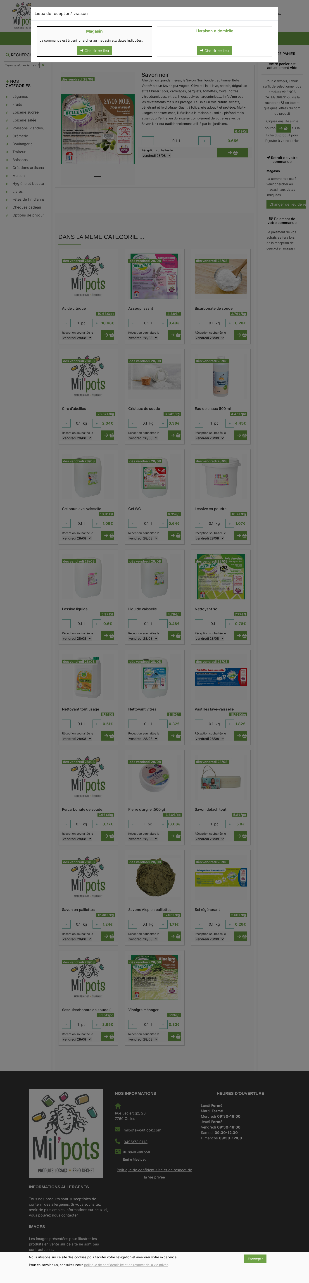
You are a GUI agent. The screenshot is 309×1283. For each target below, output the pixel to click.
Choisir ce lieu (96, 50)
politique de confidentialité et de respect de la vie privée (126, 1265)
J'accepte (255, 1259)
